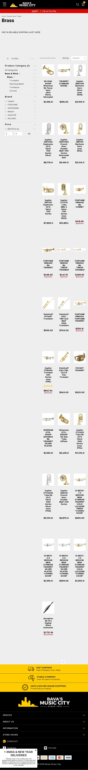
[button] (81, 5)
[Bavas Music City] (23, 4)
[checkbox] (20, 73)
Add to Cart (48, 114)
